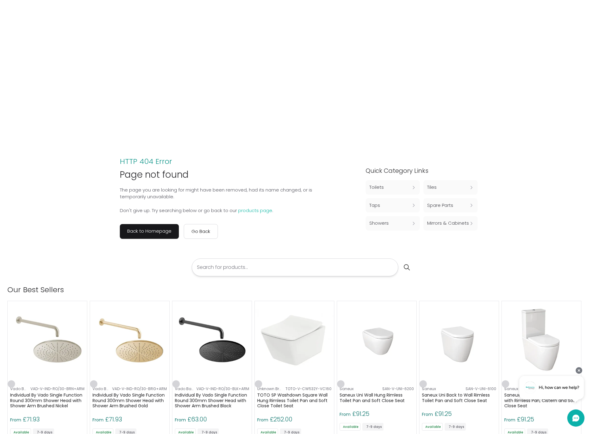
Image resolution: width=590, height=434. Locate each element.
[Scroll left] (569, 289)
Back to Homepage (149, 231)
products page (255, 210)
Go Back (200, 231)
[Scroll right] (579, 289)
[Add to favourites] (11, 384)
